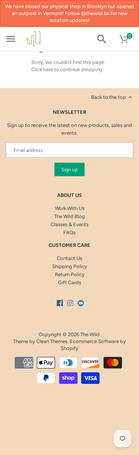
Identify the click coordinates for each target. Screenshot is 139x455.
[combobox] (105, 39)
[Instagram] (70, 302)
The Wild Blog (69, 216)
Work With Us (70, 208)
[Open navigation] (11, 39)
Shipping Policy (69, 266)
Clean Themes (52, 341)
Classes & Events (69, 224)
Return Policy (70, 274)
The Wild (90, 334)
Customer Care (69, 245)
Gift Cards (69, 282)
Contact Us (69, 258)
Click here (42, 69)
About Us (69, 195)
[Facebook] (60, 302)
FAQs (69, 232)
